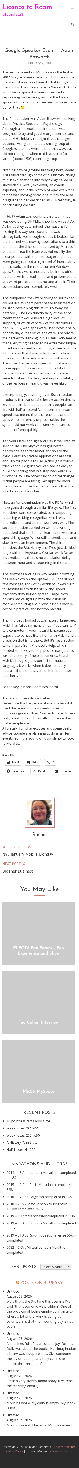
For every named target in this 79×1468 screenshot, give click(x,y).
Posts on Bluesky (41, 1283)
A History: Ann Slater (23, 1142)
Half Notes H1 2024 (22, 1149)
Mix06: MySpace (39, 1092)
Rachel (39, 834)
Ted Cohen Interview (39, 1023)
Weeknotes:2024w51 (23, 1128)
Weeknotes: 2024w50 (23, 1135)
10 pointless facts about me (28, 1121)
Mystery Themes (63, 1451)
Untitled (13, 1291)
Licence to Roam (27, 7)
